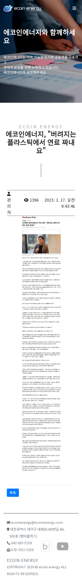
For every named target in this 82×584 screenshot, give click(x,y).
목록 (13, 492)
